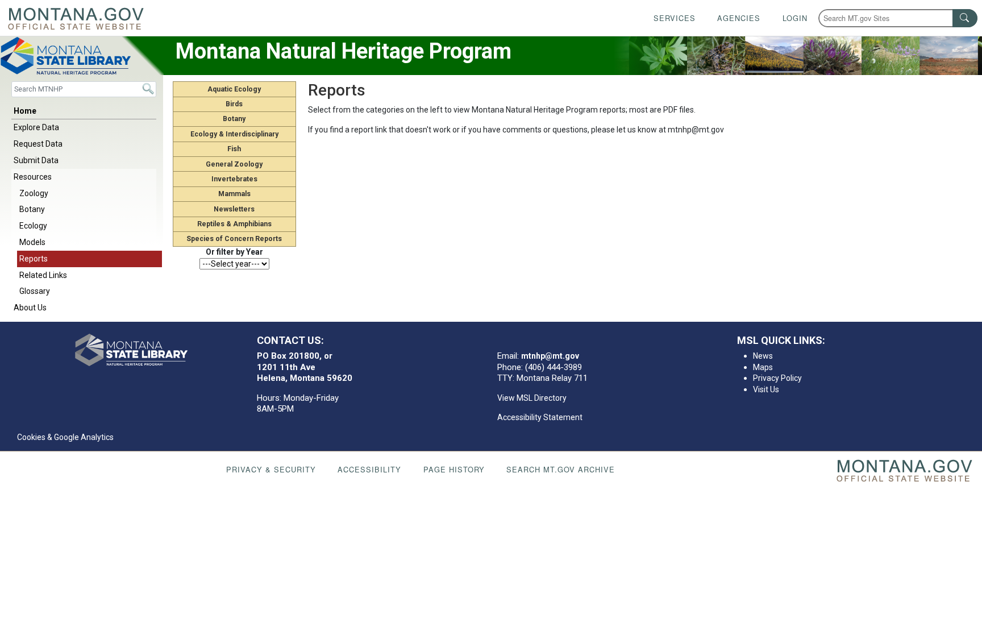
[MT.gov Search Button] (964, 18)
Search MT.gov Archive (560, 469)
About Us (30, 307)
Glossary (34, 291)
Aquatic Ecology (234, 89)
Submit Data (36, 160)
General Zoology (234, 164)
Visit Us (766, 389)
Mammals (234, 194)
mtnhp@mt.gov (550, 355)
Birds (234, 104)
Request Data (38, 143)
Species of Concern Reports (234, 239)
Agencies (738, 18)
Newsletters (234, 209)
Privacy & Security (271, 469)
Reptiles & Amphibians (234, 224)
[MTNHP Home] (82, 55)
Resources (33, 176)
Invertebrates (234, 179)
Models (32, 242)
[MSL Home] (131, 350)
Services (675, 18)
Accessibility (369, 469)
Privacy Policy (777, 378)
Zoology (33, 193)
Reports (33, 258)
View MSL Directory (532, 397)
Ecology (33, 225)
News (763, 355)
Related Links (43, 275)
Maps (763, 367)
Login (795, 18)
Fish (234, 149)
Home (25, 110)
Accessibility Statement (539, 417)
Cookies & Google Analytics (65, 437)
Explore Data (36, 127)
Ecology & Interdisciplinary (234, 134)
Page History (454, 469)
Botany (32, 209)
